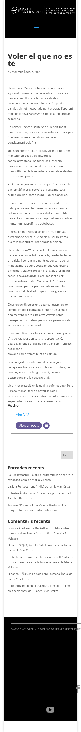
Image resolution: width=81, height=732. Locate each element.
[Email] (46, 425)
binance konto (17, 528)
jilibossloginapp (18, 585)
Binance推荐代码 (19, 545)
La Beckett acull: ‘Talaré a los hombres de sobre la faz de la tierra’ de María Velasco (38, 533)
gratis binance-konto (21, 557)
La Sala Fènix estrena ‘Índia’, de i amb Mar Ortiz (39, 486)
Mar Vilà (17, 71)
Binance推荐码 (18, 574)
